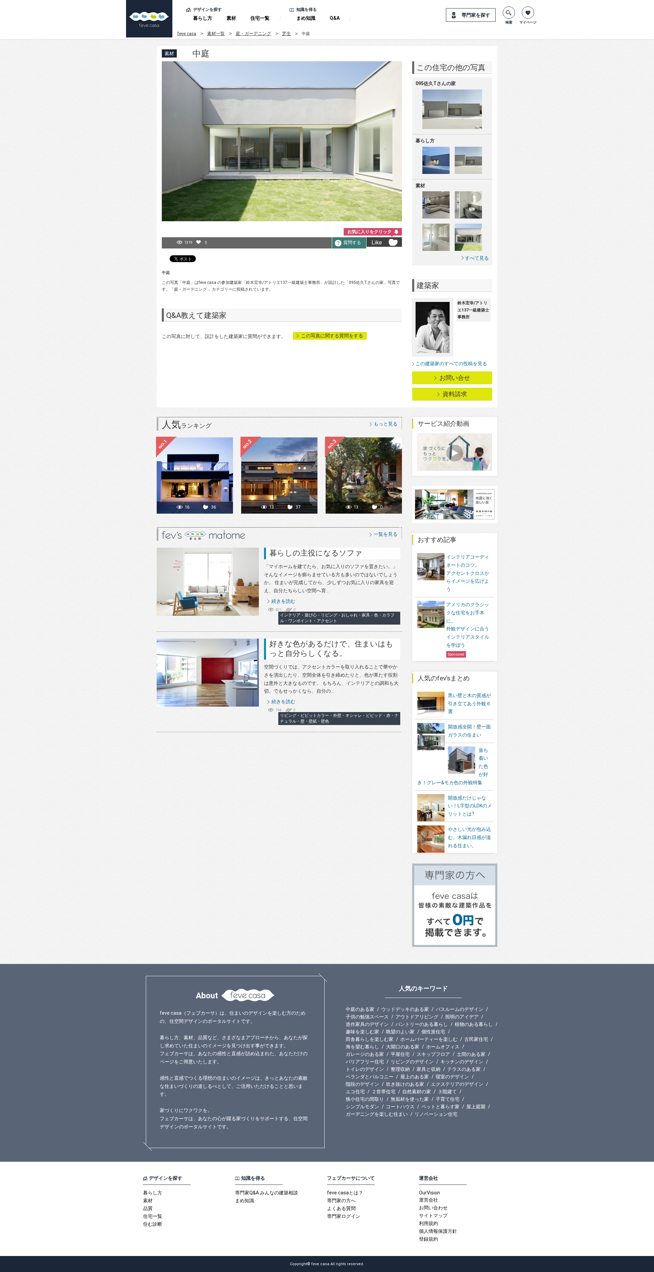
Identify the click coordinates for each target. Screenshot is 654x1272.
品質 (148, 1208)
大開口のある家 (402, 1046)
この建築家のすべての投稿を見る (451, 363)
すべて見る (477, 257)
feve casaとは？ (345, 1192)
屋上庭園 (475, 1106)
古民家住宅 (476, 1039)
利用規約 (428, 1223)
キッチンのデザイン (461, 1061)
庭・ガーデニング (253, 33)
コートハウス (400, 1106)
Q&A (335, 18)
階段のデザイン (362, 1084)
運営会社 (428, 1200)
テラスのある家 (464, 1069)
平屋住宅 (400, 1054)
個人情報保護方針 (438, 1231)
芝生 (286, 33)
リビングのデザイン (412, 1061)
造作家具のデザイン (367, 1024)
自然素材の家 (416, 1091)
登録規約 (428, 1239)
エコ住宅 (355, 1091)
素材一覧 (216, 33)
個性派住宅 (433, 1031)
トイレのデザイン (365, 1069)
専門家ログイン (343, 1216)
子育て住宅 (448, 1099)
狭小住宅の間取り (365, 1099)
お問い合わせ (433, 1207)
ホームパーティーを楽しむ (428, 1039)
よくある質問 (341, 1208)
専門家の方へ (341, 1200)
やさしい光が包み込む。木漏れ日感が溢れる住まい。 (469, 837)
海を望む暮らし (362, 1046)
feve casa (186, 33)
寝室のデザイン (452, 1076)
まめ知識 (305, 18)
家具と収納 (428, 1069)
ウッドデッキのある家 (405, 1009)
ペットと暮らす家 (440, 1106)
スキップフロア (433, 1054)
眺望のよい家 (400, 1031)
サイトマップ (433, 1215)
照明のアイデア (462, 1016)
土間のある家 (471, 1054)
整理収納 (400, 1069)
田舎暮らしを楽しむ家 (369, 1039)
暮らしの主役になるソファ (315, 553)
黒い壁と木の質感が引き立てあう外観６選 (469, 703)
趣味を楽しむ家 (362, 1031)
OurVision (429, 1192)
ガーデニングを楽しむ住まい (377, 1114)
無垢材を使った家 (410, 1099)
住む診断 (152, 1224)
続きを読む (283, 601)
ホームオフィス (443, 1046)
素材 (231, 18)
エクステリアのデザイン (457, 1084)
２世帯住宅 (383, 1091)
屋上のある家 (414, 1076)
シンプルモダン (362, 1106)
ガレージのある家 (365, 1054)
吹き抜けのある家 (405, 1084)
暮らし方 (202, 18)
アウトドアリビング (416, 1016)
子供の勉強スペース (367, 1016)
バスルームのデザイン (459, 1009)
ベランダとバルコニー (369, 1076)
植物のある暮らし (474, 1024)
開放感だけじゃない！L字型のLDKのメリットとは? (470, 806)
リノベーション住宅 (436, 1114)
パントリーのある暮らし (421, 1024)
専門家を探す (476, 15)
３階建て (447, 1091)
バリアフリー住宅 (365, 1061)
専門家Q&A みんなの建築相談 (266, 1192)
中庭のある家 (360, 1009)
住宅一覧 (259, 18)
